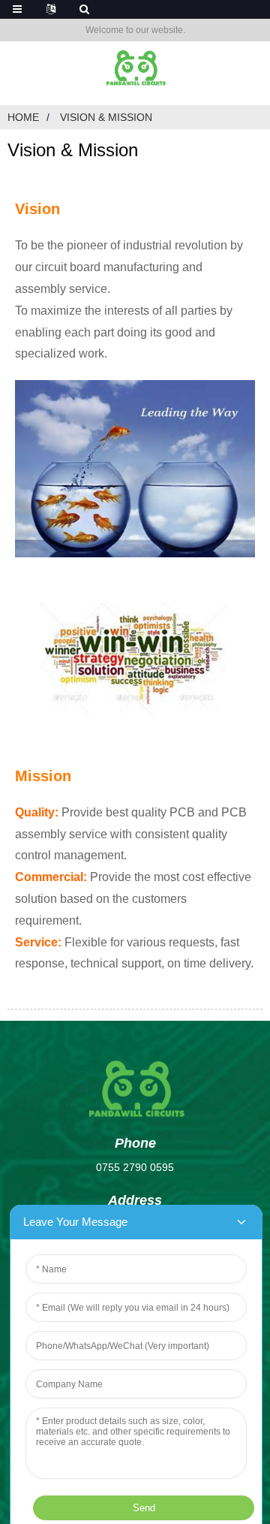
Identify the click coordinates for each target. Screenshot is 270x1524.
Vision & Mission (106, 117)
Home (23, 117)
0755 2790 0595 (135, 1167)
